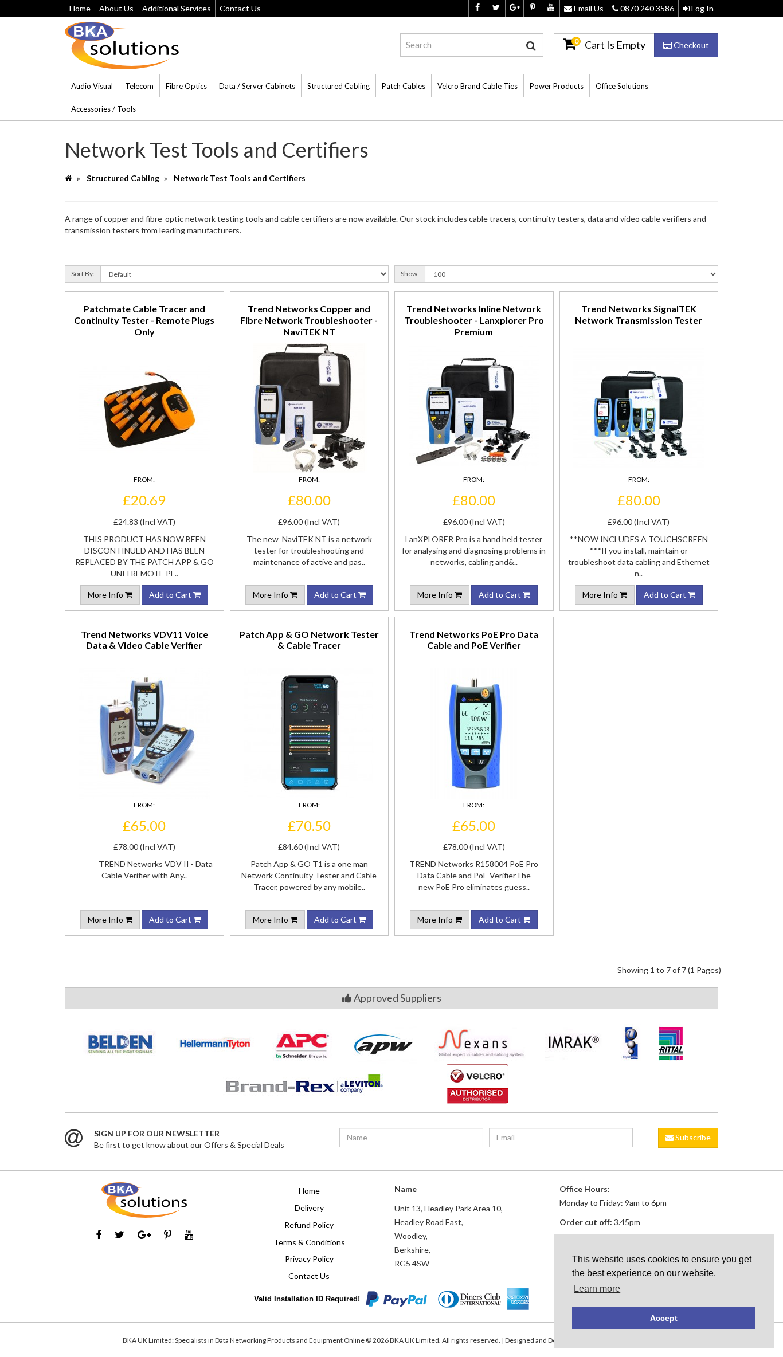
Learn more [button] (597, 1288)
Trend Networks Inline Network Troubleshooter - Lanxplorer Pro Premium (474, 320)
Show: (410, 273)
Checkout (690, 45)
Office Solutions (622, 86)
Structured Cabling (338, 86)
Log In (702, 8)
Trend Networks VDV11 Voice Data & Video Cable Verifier (144, 640)
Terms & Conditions (309, 1242)
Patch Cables (403, 86)
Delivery (309, 1208)
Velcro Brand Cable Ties (477, 86)
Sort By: (83, 273)
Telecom (139, 86)
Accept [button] (664, 1318)
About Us (116, 8)
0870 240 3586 (646, 8)
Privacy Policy (309, 1259)
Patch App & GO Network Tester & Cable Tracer (309, 640)
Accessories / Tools (103, 108)
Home (80, 8)
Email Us (588, 8)
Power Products (557, 86)
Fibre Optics (186, 86)
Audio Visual (92, 86)
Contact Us (240, 8)
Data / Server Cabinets (257, 86)
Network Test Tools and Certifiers (240, 178)
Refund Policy (309, 1225)
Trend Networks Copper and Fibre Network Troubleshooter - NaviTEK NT (309, 320)
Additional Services (176, 8)
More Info (106, 594)
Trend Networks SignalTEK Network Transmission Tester (638, 314)
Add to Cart (171, 594)
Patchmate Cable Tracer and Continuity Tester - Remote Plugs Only (144, 320)
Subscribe (692, 1137)
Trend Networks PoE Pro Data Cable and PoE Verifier (473, 640)
